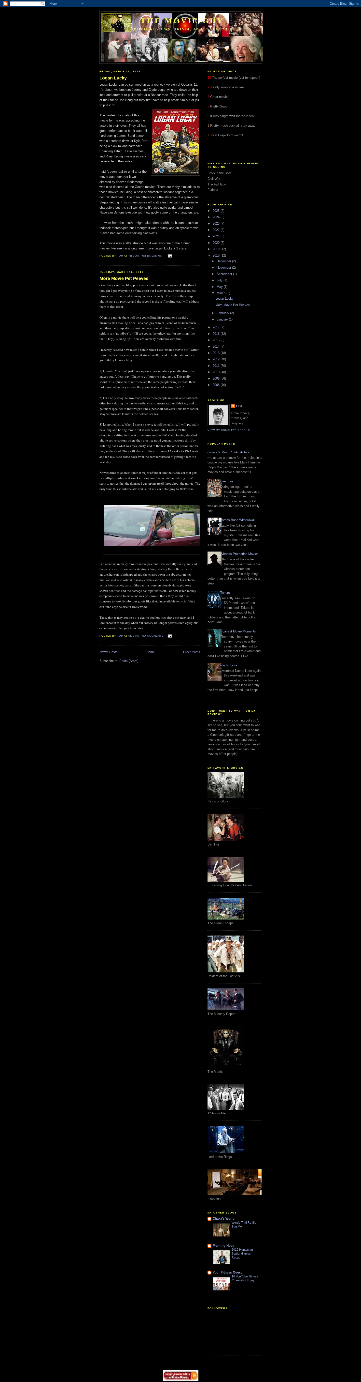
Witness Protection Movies (239, 554)
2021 (217, 236)
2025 (217, 211)
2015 (217, 340)
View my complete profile (229, 430)
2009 (217, 378)
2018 (217, 255)
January (223, 319)
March (221, 293)
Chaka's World (224, 1218)
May (220, 287)
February (223, 313)
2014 (217, 346)
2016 (217, 334)
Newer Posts (108, 652)
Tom (239, 406)
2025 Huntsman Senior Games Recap (242, 1253)
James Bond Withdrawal (237, 520)
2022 (217, 230)
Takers (225, 593)
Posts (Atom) (128, 661)
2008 (217, 385)
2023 (217, 223)
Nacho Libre (228, 665)
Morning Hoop (224, 1245)
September (225, 274)
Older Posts (191, 652)
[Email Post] (170, 256)
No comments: (153, 256)
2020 (217, 243)
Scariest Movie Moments (238, 631)
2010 (217, 372)
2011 (217, 366)
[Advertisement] (140, 709)
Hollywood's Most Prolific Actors (227, 452)
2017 (217, 327)
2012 (217, 359)
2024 (217, 217)
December (224, 261)
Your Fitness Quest (227, 1272)
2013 (217, 353)
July (220, 280)
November (224, 267)
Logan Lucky (113, 78)
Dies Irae (226, 481)
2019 (217, 249)
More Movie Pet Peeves (123, 278)
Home (150, 652)
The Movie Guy (182, 20)
